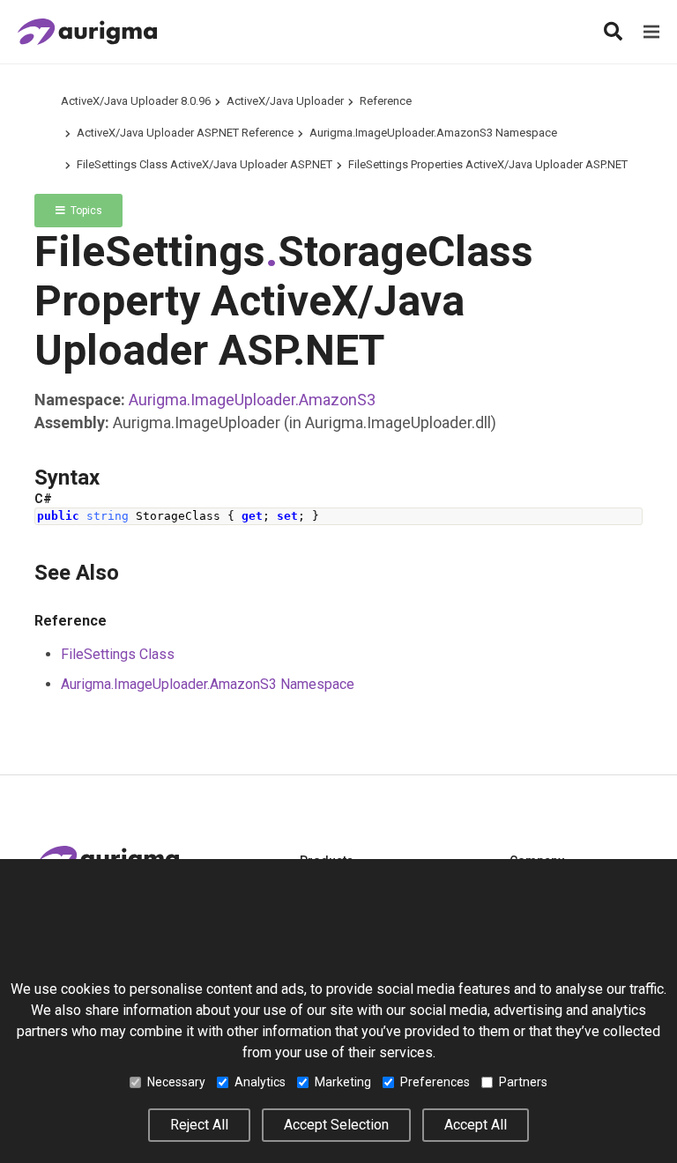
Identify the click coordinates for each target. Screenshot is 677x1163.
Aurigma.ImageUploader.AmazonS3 (252, 399)
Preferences (435, 1082)
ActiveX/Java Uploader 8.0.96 (136, 100)
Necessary (176, 1082)
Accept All (475, 1124)
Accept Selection (336, 1124)
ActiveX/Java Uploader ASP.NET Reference (185, 132)
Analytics (260, 1082)
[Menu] (651, 32)
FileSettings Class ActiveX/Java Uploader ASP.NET (204, 164)
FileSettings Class (118, 654)
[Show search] (612, 31)
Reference (386, 100)
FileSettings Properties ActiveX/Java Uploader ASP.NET (488, 164)
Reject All (199, 1124)
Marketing (343, 1082)
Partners (523, 1082)
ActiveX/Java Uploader (285, 100)
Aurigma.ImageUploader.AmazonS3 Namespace (433, 132)
